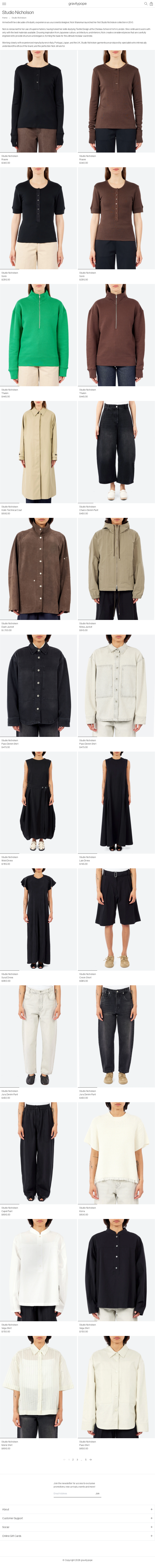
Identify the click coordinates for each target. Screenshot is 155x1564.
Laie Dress (84, 860)
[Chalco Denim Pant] (116, 452)
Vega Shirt (7, 1328)
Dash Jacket (8, 627)
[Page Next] (90, 1459)
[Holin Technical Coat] (38, 452)
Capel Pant (7, 1211)
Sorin (4, 276)
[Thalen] (38, 335)
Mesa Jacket (85, 627)
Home (4, 18)
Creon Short (85, 977)
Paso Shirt (84, 1445)
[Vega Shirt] (38, 1270)
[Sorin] (38, 218)
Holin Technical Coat (12, 510)
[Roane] (38, 101)
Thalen (5, 393)
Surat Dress (7, 977)
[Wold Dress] (38, 803)
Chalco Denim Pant (88, 510)
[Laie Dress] (116, 803)
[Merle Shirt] (38, 1387)
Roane (5, 159)
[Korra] (116, 1153)
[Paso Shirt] (116, 1387)
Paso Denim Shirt (10, 744)
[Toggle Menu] (4, 3)
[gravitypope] (77, 4)
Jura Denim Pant (10, 1094)
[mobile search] (146, 4)
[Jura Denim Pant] (38, 1036)
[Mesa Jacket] (116, 569)
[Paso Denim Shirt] (38, 686)
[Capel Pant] (38, 1153)
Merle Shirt (7, 1445)
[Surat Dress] (38, 919)
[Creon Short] (116, 919)
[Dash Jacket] (38, 569)
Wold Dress (7, 860)
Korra (82, 1211)
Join (97, 1493)
